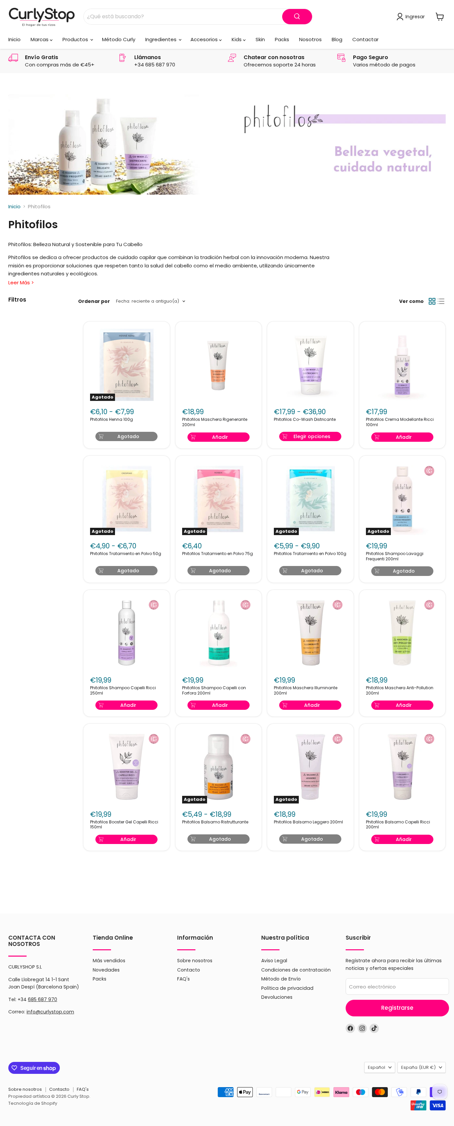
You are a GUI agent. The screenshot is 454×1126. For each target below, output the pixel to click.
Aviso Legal (274, 960)
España (418, 1067)
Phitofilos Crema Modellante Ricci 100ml (400, 422)
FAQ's (183, 979)
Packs (282, 39)
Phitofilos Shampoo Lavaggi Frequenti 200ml (394, 556)
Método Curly (118, 39)
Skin (260, 39)
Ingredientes (161, 39)
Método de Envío (281, 979)
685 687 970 (42, 999)
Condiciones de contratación (296, 970)
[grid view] (432, 301)
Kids (237, 39)
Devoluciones (276, 997)
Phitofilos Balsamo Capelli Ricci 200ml (398, 824)
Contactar (365, 39)
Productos (75, 39)
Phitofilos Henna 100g (111, 419)
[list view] (441, 301)
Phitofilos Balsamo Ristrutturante (215, 822)
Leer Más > (21, 282)
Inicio (14, 39)
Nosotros (310, 39)
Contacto (188, 970)
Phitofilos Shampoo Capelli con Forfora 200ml (214, 690)
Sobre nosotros (194, 960)
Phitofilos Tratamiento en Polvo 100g (310, 553)
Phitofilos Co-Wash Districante (305, 419)
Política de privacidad (287, 988)
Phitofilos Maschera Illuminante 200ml (305, 690)
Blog (337, 39)
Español (376, 1067)
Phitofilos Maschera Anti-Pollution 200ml (399, 690)
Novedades (106, 970)
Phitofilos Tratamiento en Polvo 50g (125, 553)
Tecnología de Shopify (32, 1103)
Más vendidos (109, 960)
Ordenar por (94, 301)
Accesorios (204, 39)
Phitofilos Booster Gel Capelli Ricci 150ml (124, 824)
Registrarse (397, 1008)
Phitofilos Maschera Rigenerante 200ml (214, 422)
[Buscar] (297, 16)
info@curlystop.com (50, 1011)
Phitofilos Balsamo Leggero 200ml (308, 822)
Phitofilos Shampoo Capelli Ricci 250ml (123, 690)
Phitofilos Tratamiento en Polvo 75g (217, 553)
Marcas (40, 39)
